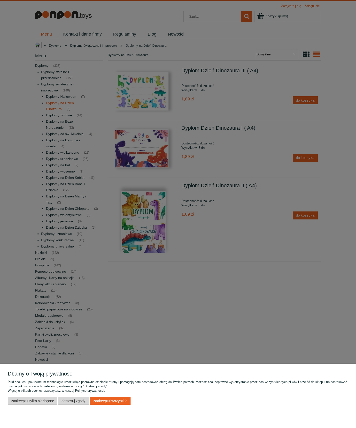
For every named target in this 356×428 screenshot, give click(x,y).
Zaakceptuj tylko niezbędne (32, 401)
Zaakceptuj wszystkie (110, 401)
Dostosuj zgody (73, 401)
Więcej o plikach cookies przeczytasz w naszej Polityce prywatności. (56, 390)
